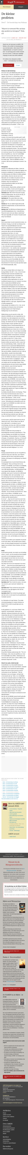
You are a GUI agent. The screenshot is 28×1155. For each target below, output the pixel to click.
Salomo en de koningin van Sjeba (17, 818)
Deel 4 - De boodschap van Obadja (10, 787)
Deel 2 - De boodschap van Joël (10, 783)
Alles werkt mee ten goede (15, 812)
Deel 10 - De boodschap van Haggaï (11, 797)
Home (4, 1113)
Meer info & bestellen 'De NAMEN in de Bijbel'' (12, 1077)
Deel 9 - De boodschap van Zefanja (11, 795)
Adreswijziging (7, 1139)
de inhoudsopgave (11, 981)
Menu (2, 3)
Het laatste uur (12, 822)
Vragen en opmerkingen (9, 1143)
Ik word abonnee (8, 65)
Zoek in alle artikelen (8, 1116)
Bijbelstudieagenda (8, 1148)
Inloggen (20, 7)
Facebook (5, 1120)
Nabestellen (6, 1141)
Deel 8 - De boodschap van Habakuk (11, 793)
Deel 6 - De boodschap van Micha (10, 790)
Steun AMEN (6, 1131)
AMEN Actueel (7, 1114)
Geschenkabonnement (9, 1128)
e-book (8, 984)
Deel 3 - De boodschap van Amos (10, 785)
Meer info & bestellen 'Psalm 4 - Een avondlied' (12, 989)
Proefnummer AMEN (8, 1129)
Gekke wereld (12, 836)
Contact (4, 1092)
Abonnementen (7, 1126)
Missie (4, 1133)
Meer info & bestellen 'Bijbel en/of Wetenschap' (11, 951)
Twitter (5, 1118)
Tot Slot (14, 830)
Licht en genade (13, 813)
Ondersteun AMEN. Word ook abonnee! (13, 856)
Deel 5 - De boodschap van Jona (10, 788)
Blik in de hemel (13, 820)
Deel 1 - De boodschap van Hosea (10, 782)
